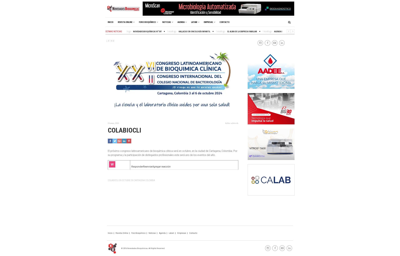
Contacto (225, 22)
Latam (194, 22)
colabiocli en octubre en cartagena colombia (131, 180)
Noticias (166, 22)
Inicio (110, 22)
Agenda (181, 22)
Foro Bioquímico (147, 22)
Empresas (208, 22)
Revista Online (125, 22)
